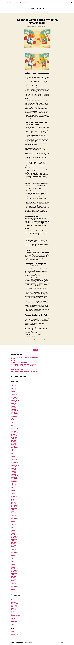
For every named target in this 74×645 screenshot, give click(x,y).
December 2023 (14, 413)
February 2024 (14, 410)
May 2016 (13, 527)
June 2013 (13, 576)
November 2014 (14, 552)
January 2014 (14, 567)
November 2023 (14, 415)
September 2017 (14, 508)
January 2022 (14, 446)
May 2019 (13, 487)
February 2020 (14, 475)
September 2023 (15, 418)
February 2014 (14, 565)
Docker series (14, 605)
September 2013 (14, 573)
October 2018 (14, 496)
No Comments (45, 26)
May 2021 (13, 453)
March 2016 (13, 530)
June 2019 (13, 486)
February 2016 (14, 531)
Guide (12, 611)
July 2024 (13, 403)
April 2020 (13, 472)
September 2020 (15, 465)
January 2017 (14, 515)
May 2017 (13, 511)
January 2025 (14, 394)
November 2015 (14, 536)
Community (13, 602)
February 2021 (14, 458)
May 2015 (13, 543)
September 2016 (14, 521)
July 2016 (13, 524)
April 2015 (13, 545)
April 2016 (13, 528)
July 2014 (13, 558)
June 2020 (13, 469)
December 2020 (14, 460)
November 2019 (14, 480)
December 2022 (14, 431)
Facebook (42, 339)
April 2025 (13, 390)
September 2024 (15, 400)
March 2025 (13, 391)
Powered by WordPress (28, 642)
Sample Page (65, 2)
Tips (12, 623)
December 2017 (14, 505)
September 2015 (14, 539)
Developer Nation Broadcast (17, 603)
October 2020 (14, 463)
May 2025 (13, 388)
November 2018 (14, 494)
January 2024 (14, 412)
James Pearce (30, 340)
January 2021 (14, 459)
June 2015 (13, 542)
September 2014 (14, 555)
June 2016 (13, 525)
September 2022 (15, 435)
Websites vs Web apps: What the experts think (37, 21)
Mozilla (39, 340)
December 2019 (14, 478)
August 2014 (14, 557)
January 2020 (14, 477)
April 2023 (13, 425)
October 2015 (14, 537)
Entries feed (14, 632)
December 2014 (14, 551)
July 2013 (13, 574)
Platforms (13, 617)
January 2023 (14, 429)
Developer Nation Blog (7, 2)
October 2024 (14, 398)
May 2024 (13, 406)
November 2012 (14, 586)
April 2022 (13, 443)
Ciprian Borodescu (31, 26)
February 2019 (14, 492)
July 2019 (13, 484)
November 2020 (14, 462)
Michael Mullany (35, 340)
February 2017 (14, 514)
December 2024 (14, 395)
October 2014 (14, 554)
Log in (12, 631)
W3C (32, 341)
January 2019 (14, 493)
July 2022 (13, 438)
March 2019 (13, 490)
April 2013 (13, 579)
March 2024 (13, 409)
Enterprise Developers (16, 606)
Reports (13, 618)
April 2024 (13, 407)
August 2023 (14, 419)
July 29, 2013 (39, 26)
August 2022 (14, 437)
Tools (12, 624)
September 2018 (14, 497)
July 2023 (13, 421)
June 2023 (13, 422)
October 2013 (14, 571)
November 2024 (14, 397)
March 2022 (13, 444)
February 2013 (14, 582)
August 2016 (14, 523)
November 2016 (14, 518)
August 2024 (14, 401)
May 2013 (13, 577)
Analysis (13, 597)
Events (12, 608)
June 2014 (13, 560)
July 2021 (13, 450)
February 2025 (14, 392)
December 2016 (14, 517)
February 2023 (14, 428)
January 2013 (14, 583)
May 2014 (13, 561)
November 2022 (14, 432)
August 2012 (14, 591)
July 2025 (13, 385)
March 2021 (13, 456)
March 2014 (13, 564)
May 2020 (13, 471)
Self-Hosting (14, 621)
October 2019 (14, 481)
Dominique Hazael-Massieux (36, 339)
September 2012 (14, 589)
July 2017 (13, 509)
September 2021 (14, 449)
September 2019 (14, 483)
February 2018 (14, 503)
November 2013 (14, 570)
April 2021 (13, 455)
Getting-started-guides (16, 609)
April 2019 (13, 489)
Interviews (13, 612)
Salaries (13, 620)
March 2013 (13, 580)
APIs (34, 16)
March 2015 (13, 546)
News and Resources (15, 615)
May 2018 (13, 500)
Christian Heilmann (29, 339)
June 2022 (13, 440)
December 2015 (14, 534)
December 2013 (14, 568)
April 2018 (13, 502)
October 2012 (14, 588)
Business (13, 600)
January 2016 (14, 533)
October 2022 (14, 434)
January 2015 (14, 549)
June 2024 (13, 404)
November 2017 (14, 506)
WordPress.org (14, 635)
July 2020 (13, 468)
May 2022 (13, 441)
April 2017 (13, 512)
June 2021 (13, 452)
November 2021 (14, 447)
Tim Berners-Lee (28, 341)
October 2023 (14, 416)
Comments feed (14, 634)
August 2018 (14, 499)
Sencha (42, 340)
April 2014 (13, 562)
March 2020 (13, 474)
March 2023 (13, 426)
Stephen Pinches (46, 340)
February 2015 (14, 548)
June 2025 (13, 387)
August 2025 (14, 384)
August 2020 (14, 466)
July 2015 (13, 540)
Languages (38, 16)
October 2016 (14, 520)
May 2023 (13, 424)
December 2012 (14, 585)
